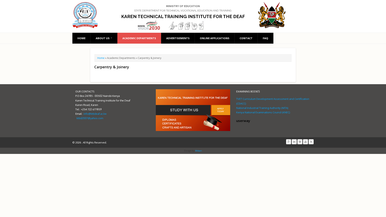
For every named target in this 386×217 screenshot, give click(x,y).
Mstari (198, 150)
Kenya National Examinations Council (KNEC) (263, 112)
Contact (246, 38)
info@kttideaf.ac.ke (95, 113)
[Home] (87, 15)
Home (81, 38)
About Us (103, 38)
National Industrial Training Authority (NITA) (262, 108)
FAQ (265, 38)
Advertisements (178, 38)
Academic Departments (139, 38)
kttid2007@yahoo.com (90, 118)
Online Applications (214, 38)
